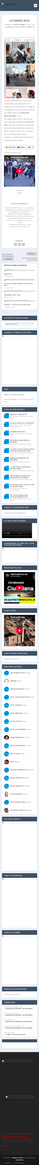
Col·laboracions (10, 27)
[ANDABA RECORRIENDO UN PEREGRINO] (6, 459)
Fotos (23, 27)
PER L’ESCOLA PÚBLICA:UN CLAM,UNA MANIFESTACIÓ (19, 496)
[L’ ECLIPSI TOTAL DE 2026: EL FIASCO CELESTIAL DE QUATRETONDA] (6, 450)
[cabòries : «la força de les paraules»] (19, 301)
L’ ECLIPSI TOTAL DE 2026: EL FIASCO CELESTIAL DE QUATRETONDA (22, 450)
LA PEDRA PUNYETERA (17, 432)
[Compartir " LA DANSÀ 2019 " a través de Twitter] (20, 244)
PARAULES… (8, 274)
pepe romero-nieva (15, 426)
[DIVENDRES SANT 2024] (19, 291)
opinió (30, 425)
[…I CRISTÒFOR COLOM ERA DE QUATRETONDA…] (6, 468)
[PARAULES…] (19, 270)
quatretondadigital (19, 24)
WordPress (19, 1160)
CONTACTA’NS (19, 1163)
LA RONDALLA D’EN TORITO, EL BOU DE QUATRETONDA (22, 485)
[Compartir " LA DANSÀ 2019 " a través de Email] (24, 244)
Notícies (30, 453)
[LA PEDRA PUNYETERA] (6, 433)
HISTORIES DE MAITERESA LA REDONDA (20, 441)
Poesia (30, 434)
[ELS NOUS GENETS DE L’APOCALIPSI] (6, 424)
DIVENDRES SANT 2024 (12, 295)
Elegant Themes (17, 1158)
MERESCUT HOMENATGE (18, 414)
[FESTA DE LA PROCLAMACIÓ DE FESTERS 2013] (19, 280)
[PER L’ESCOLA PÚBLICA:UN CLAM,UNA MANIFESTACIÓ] (6, 496)
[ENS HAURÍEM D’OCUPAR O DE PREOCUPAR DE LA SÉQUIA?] (6, 477)
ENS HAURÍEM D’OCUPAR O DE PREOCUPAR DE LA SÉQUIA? (20, 477)
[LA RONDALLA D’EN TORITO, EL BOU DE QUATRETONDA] (6, 485)
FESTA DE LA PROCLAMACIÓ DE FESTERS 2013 (18, 284)
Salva (11, 435)
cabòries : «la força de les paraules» (17, 305)
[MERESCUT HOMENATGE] (6, 415)
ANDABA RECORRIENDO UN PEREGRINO (19, 459)
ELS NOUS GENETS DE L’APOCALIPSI (22, 423)
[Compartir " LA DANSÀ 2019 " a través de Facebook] (16, 244)
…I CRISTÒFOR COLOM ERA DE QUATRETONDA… (20, 468)
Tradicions (29, 27)
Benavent (20, 479)
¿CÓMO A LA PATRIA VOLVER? (16, 1034)
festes (18, 27)
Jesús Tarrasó (30, 471)
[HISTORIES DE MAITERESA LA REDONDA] (6, 441)
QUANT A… (9, 1163)
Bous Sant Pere (22, 488)
